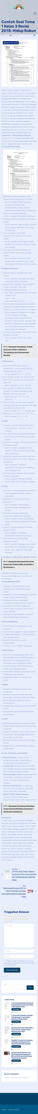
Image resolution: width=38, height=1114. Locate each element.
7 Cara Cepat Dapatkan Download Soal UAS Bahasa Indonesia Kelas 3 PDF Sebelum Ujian (22, 1004)
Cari (5, 984)
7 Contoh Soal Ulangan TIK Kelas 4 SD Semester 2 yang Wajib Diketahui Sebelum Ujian (22, 1017)
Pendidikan (15, 35)
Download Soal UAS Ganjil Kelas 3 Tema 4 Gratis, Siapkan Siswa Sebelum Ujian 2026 (22, 1029)
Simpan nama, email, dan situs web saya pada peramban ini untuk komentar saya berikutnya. (19, 963)
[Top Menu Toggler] (35, 14)
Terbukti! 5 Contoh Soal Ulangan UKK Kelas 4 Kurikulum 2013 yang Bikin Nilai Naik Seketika (22, 1041)
